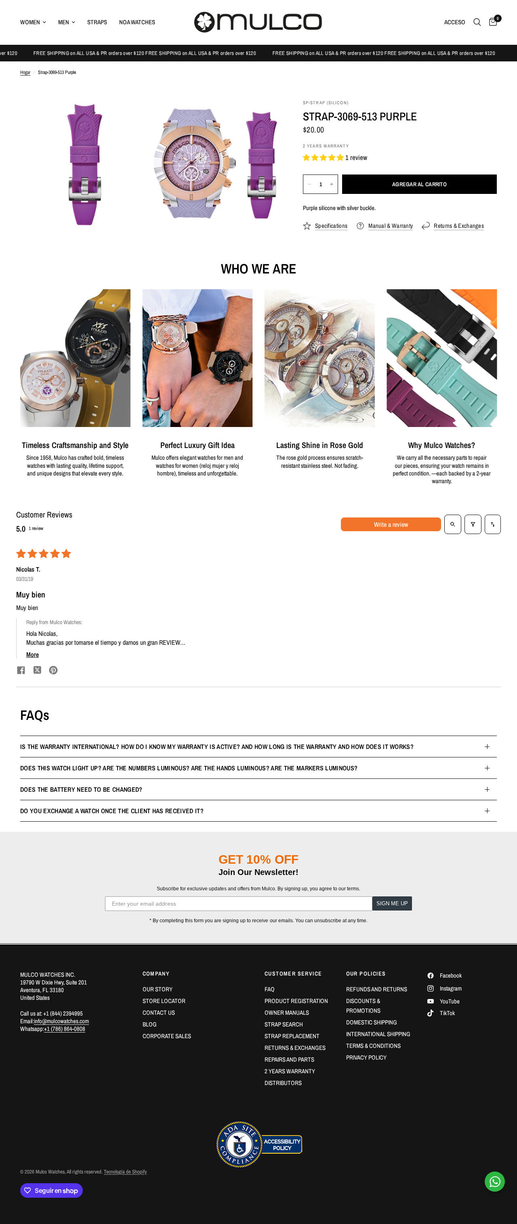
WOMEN (30, 22)
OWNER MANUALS (287, 1012)
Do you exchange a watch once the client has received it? (112, 810)
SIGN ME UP (392, 903)
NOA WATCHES (137, 22)
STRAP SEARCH (284, 1024)
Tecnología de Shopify (125, 1171)
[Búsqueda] (477, 22)
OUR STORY (157, 989)
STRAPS (97, 22)
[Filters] (472, 524)
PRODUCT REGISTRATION (296, 1001)
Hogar (25, 72)
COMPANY (156, 973)
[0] (491, 22)
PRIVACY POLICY (366, 1057)
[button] (324, 157)
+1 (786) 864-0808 (64, 1028)
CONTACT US (159, 1012)
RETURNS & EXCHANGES (295, 1047)
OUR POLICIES (366, 973)
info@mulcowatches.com (61, 1021)
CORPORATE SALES (167, 1036)
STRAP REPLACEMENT (292, 1036)
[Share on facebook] (21, 671)
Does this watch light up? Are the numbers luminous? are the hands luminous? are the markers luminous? (188, 767)
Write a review (391, 524)
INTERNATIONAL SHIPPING (378, 1034)
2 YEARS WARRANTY (290, 1071)
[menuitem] (36, 22)
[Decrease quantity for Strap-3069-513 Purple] (309, 184)
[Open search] (452, 524)
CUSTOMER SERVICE (293, 973)
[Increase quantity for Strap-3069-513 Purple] (332, 184)
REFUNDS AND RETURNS (376, 989)
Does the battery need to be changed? (81, 789)
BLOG (150, 1024)
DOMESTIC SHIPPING (371, 1022)
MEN (63, 22)
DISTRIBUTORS (283, 1083)
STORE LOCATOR (164, 1001)
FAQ (270, 989)
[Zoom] (132, 116)
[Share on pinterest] (53, 671)
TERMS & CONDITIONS (373, 1045)
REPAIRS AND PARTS (289, 1059)
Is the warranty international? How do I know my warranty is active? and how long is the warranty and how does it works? (217, 746)
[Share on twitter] (37, 671)
